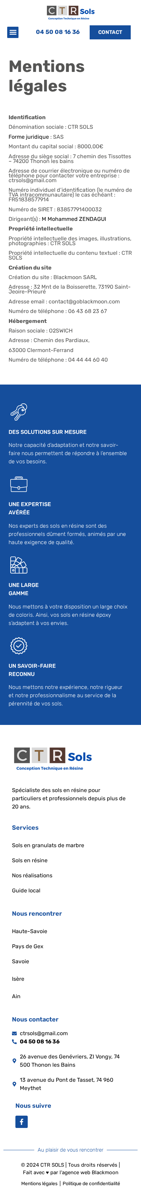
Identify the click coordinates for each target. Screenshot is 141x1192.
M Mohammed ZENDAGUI (74, 219)
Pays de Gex (27, 946)
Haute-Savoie (29, 931)
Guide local (26, 890)
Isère (18, 979)
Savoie (20, 961)
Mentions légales (39, 1184)
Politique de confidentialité (91, 1184)
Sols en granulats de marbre (48, 845)
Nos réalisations (32, 875)
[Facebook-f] (21, 1122)
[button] (13, 32)
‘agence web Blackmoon (89, 1172)
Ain (16, 996)
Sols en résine (30, 860)
